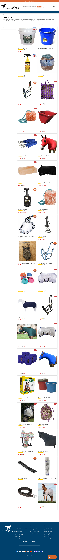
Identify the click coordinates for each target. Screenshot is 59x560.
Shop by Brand (47, 534)
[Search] (39, 6)
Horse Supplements (48, 528)
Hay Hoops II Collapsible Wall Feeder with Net (26, 263)
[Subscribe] (38, 544)
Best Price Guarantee (20, 533)
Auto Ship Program (19, 538)
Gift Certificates (47, 536)
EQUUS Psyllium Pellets (22, 48)
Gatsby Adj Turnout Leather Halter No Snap (46, 317)
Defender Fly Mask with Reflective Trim (25, 424)
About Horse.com (34, 528)
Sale (55, 12)
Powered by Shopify (32, 553)
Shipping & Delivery (20, 529)
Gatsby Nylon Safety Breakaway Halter (45, 263)
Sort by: (39, 24)
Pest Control (13, 12)
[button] (8, 27)
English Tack (32, 12)
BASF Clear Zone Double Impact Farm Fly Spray (47, 478)
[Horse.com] (10, 6)
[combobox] (32, 6)
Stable (51, 12)
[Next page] (45, 514)
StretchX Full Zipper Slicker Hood (44, 155)
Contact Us (18, 536)
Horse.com (27, 553)
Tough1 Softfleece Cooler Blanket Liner (25, 317)
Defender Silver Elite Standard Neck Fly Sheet (46, 343)
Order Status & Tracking (21, 528)
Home (2, 14)
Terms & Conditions (34, 531)
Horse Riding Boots (48, 533)
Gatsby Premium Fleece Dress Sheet (44, 182)
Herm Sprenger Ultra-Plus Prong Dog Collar (26, 236)
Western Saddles (48, 531)
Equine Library (47, 538)
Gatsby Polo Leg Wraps (22, 370)
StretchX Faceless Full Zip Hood (44, 451)
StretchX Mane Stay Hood (42, 370)
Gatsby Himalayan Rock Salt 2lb (24, 128)
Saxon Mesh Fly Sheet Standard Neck (45, 505)
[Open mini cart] (56, 6)
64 (42, 513)
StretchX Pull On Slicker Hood (23, 343)
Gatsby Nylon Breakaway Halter (24, 102)
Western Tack (25, 12)
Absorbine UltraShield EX (22, 209)
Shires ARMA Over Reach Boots (23, 290)
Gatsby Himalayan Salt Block (23, 182)
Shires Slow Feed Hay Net (22, 478)
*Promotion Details (19, 534)
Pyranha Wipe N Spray (22, 75)
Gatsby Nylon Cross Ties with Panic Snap (25, 155)
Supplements (45, 12)
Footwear (18, 12)
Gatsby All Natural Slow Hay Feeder (44, 102)
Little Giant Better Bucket (43, 128)
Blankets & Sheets (5, 12)
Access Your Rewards (34, 533)
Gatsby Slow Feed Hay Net (43, 424)
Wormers (38, 12)
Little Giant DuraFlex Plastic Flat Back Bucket (46, 48)
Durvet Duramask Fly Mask (23, 397)
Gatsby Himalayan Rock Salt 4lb (44, 75)
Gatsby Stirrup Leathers (22, 505)
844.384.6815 (45, 6)
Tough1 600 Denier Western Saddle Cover (25, 451)
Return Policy (18, 531)
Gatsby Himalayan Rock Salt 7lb (44, 209)
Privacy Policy (33, 529)
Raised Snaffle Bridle (42, 236)
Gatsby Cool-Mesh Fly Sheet (43, 290)
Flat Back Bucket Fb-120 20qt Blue (44, 397)
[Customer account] (54, 6)
